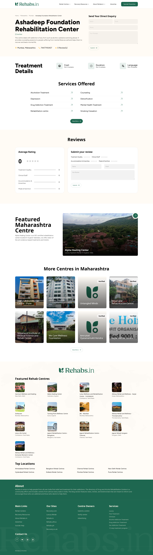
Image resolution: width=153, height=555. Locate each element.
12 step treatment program (118, 528)
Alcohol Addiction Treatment (119, 519)
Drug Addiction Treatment (118, 522)
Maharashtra (23, 15)
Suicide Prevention (129, 4)
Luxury (111, 511)
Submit (92, 48)
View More (75, 121)
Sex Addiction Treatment (117, 525)
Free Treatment (114, 514)
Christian (112, 517)
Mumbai (31, 15)
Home (17, 15)
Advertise (113, 4)
